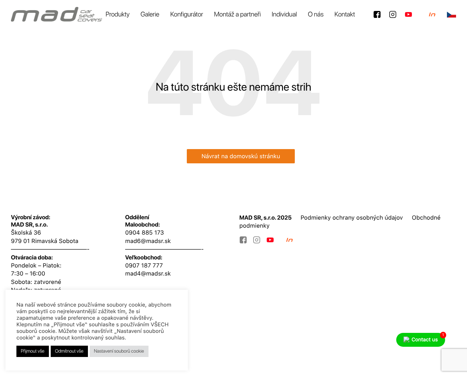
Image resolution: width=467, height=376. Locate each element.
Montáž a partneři (237, 14)
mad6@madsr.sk (148, 241)
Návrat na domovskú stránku (240, 156)
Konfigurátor (186, 14)
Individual (284, 14)
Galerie (149, 14)
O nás (316, 14)
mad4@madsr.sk (148, 273)
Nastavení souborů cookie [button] (119, 351)
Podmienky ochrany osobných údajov (352, 217)
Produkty (118, 14)
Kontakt (345, 14)
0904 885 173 (144, 232)
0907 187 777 (144, 265)
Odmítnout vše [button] (69, 351)
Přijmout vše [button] (33, 351)
